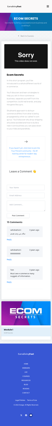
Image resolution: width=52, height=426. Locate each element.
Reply (9, 239)
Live (26, 372)
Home (26, 364)
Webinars (26, 368)
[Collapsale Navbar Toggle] (48, 6)
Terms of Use (32, 400)
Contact (26, 393)
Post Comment (18, 215)
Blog (26, 384)
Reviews (26, 389)
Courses (26, 376)
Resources (26, 380)
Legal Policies (20, 400)
